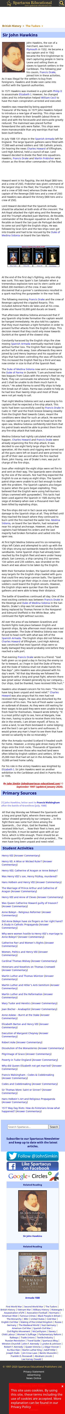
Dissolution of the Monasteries (19, 1048)
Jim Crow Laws (29, 1352)
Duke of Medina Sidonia (20, 369)
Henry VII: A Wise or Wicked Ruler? (22, 861)
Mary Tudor (13, 266)
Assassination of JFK (14, 1312)
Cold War (51, 1318)
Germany (11, 1325)
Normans (54, 1312)
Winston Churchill (11, 1343)
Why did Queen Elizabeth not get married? (26, 1065)
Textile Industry (45, 1337)
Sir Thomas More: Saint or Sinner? (21, 1089)
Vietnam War (24, 1309)
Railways (14, 1337)
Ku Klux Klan (13, 1349)
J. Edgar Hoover (51, 1346)
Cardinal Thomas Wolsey (16, 961)
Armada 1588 (32, 1297)
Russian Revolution (15, 1340)
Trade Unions (28, 1337)
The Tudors (51, 1306)
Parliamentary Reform (49, 1334)
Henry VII (39, 266)
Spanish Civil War (42, 1328)
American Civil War (21, 1328)
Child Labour (8, 1334)
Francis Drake (47, 72)
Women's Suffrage (26, 1334)
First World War (14, 1306)
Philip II (57, 91)
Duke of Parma (14, 372)
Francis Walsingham (48, 802)
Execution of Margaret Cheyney (20, 1033)
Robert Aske (9, 1042)
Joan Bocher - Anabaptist (16, 1009)
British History (8, 1309)
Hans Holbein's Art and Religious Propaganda (28, 1098)
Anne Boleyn (52, 266)
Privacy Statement (33, 1371)
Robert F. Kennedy (13, 1346)
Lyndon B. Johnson (51, 1343)
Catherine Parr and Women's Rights (23, 942)
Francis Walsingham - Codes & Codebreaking (28, 1074)
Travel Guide (33, 1340)
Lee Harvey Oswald (31, 1359)
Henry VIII (26, 266)
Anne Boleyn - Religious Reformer (21, 912)
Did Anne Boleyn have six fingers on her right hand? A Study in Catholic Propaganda (32, 923)
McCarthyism (39, 1331)
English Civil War (9, 1322)
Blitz (26, 1318)
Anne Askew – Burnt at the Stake (20, 1015)
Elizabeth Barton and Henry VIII (20, 1024)
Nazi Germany (48, 1325)
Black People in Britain (49, 1315)
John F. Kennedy (30, 1343)
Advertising (34, 1375)
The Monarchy (14, 1318)
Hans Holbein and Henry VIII (18, 882)
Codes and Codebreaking (16, 1084)
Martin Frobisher (44, 158)
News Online (33, 1378)
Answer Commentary (27, 855)
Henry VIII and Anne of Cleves (19, 897)
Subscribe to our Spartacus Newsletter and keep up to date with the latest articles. (32, 1142)
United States (38, 1318)
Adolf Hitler (50, 1349)
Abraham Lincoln (43, 1356)
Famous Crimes (28, 1315)
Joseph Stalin (13, 1352)
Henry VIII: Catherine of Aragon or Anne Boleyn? (30, 870)
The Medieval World (29, 1325)
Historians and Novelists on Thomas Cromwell (28, 966)
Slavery (52, 1331)
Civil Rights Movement (18, 1331)
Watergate (56, 1309)
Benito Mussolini (48, 1352)
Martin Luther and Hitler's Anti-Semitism (25, 985)
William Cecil (48, 97)
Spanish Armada (44, 138)
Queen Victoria (33, 1346)
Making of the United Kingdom (36, 1322)
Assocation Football (37, 1312)
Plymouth (32, 49)
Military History (41, 1309)
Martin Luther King (32, 1349)
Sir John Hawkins (32, 1236)
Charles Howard (36, 148)
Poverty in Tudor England (16, 1059)
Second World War (33, 1306)
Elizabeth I (25, 94)
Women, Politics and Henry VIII (20, 951)
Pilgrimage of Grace (13, 1054)
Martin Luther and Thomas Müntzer (23, 976)
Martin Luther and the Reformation (22, 994)
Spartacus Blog (50, 1340)
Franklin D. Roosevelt (21, 1356)
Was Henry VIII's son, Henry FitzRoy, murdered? (29, 876)
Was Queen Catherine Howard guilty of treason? (30, 903)
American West (10, 1315)
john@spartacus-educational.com (41, 783)
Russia (58, 1322)
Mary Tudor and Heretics (16, 1003)
